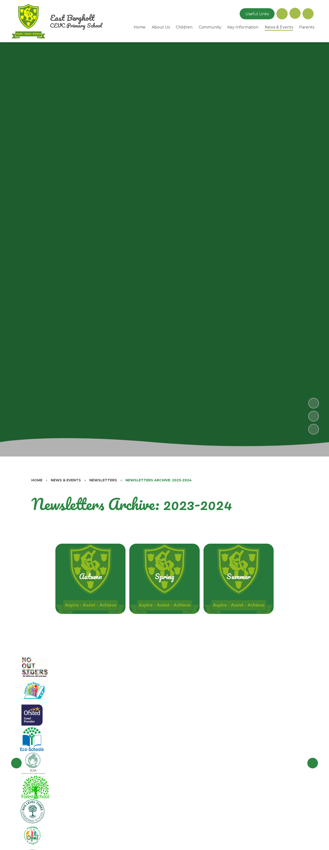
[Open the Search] (282, 13)
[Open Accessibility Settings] (308, 13)
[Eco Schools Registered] (31, 739)
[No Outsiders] (35, 666)
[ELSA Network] (33, 763)
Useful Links (257, 14)
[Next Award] (312, 763)
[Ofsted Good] (32, 715)
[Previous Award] (16, 763)
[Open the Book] (33, 691)
